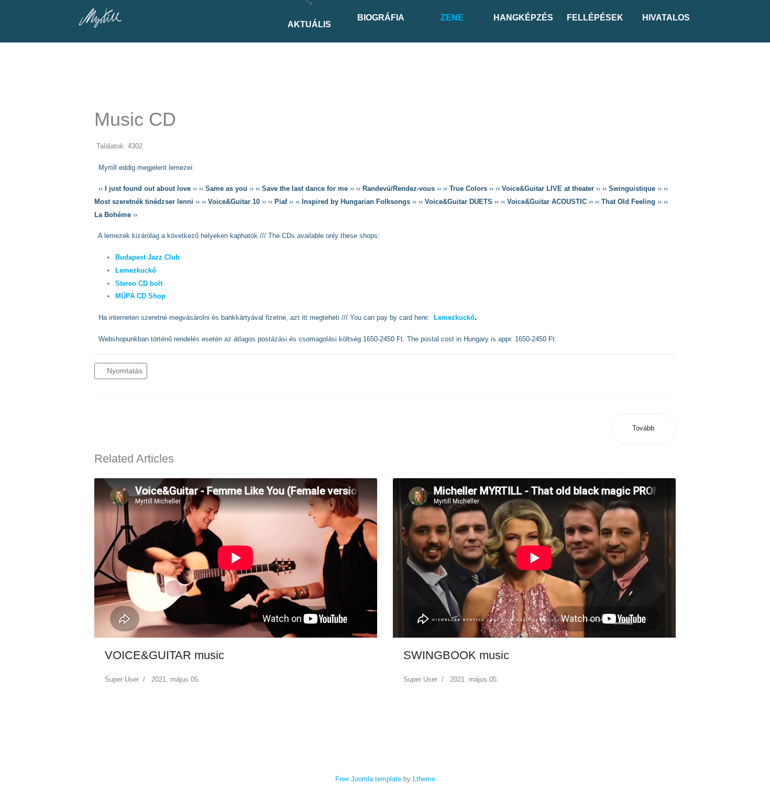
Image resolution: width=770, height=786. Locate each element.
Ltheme (424, 779)
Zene (452, 17)
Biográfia (380, 17)
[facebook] (3, 48)
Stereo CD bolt (138, 283)
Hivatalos (666, 17)
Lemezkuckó (135, 270)
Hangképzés (523, 17)
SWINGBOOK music (456, 655)
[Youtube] (16, 48)
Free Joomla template (368, 779)
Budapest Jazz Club (147, 257)
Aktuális (309, 24)
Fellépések (595, 17)
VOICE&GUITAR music (164, 655)
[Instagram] (28, 48)
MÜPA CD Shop (140, 296)
